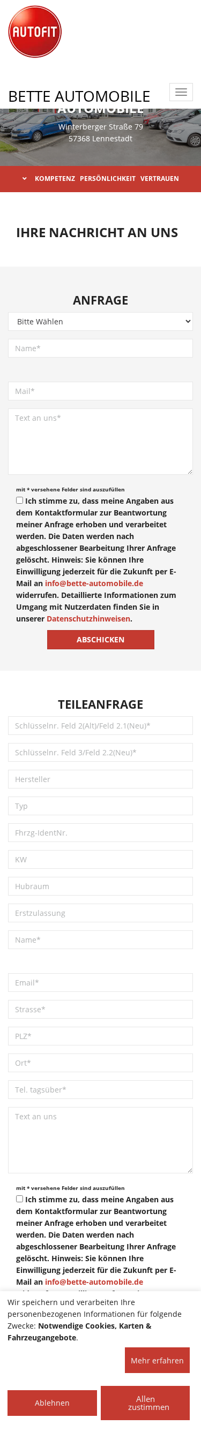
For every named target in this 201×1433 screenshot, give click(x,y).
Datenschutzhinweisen (88, 618)
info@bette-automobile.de (94, 583)
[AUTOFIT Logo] (35, 32)
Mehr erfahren (157, 1360)
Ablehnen (52, 1403)
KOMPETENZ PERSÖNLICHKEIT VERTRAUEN (107, 178)
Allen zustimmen (148, 1402)
